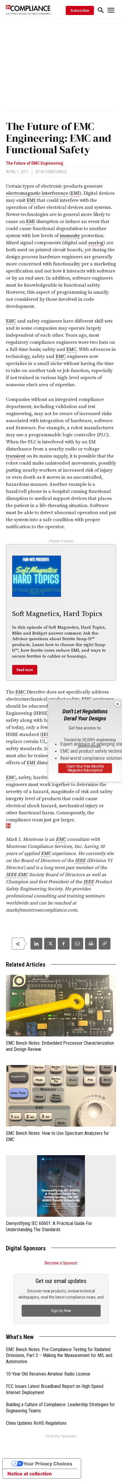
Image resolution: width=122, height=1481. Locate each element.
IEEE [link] (80, 860)
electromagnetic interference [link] (37, 193)
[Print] (91, 944)
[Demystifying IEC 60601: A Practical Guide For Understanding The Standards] (61, 1186)
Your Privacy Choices (47, 1464)
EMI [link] (75, 193)
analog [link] (95, 243)
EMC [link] (11, 321)
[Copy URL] (104, 944)
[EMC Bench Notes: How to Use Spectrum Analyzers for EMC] (61, 1096)
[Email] (77, 944)
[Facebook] (64, 944)
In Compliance (54, 171)
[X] (50, 944)
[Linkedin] (36, 944)
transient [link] (15, 456)
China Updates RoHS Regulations (36, 1423)
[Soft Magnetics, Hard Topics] (36, 576)
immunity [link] (70, 236)
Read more (25, 670)
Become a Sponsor (61, 1263)
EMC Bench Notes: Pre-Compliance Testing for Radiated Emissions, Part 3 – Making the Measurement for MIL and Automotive (59, 1356)
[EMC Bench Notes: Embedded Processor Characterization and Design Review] (61, 1005)
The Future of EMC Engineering (34, 163)
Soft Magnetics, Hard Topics (57, 614)
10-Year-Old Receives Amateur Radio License (48, 1374)
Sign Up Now (61, 1310)
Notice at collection (29, 1474)
